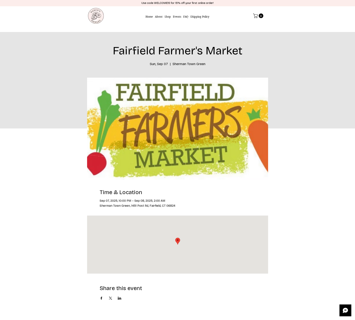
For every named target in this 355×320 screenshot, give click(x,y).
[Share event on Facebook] (101, 298)
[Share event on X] (110, 298)
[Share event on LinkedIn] (119, 298)
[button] (258, 15)
